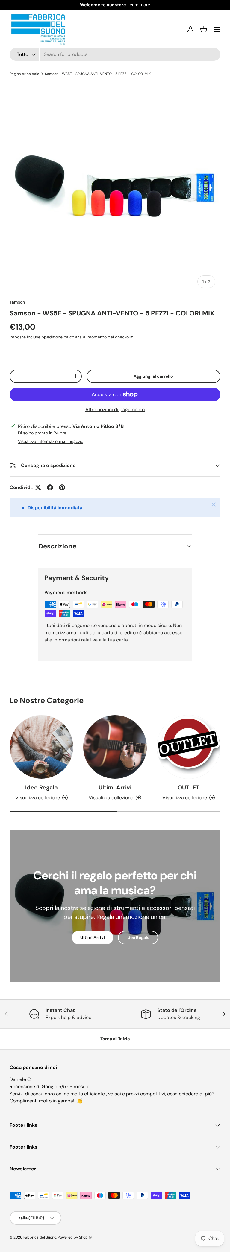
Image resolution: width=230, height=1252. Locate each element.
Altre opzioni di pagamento (115, 409)
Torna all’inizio (115, 1038)
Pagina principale (24, 73)
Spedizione (52, 337)
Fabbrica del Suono (39, 1237)
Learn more (115, 4)
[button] (203, 29)
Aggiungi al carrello (153, 376)
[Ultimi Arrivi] (114, 746)
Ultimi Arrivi (115, 787)
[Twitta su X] (38, 487)
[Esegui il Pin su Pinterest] (62, 487)
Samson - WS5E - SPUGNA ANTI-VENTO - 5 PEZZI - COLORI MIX (98, 73)
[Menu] (216, 29)
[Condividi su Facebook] (50, 487)
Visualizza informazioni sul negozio (50, 441)
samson (17, 302)
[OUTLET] (188, 746)
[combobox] (115, 54)
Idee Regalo (41, 787)
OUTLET (188, 787)
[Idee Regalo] (41, 746)
